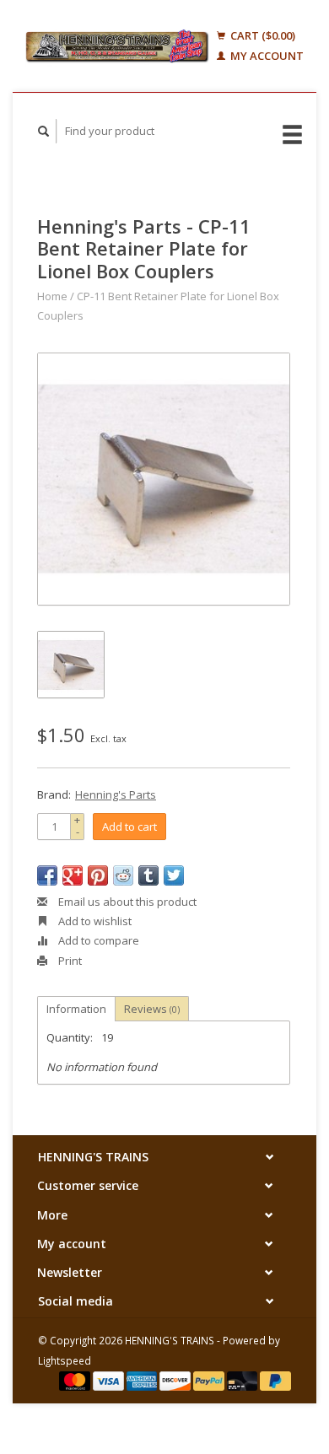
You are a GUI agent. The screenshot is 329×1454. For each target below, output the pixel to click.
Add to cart (129, 826)
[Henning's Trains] (117, 46)
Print (69, 960)
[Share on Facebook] (47, 875)
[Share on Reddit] (123, 875)
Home (52, 296)
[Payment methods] (76, 1379)
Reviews (152, 1008)
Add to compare (97, 940)
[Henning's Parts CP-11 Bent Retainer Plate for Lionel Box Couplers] (163, 479)
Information (76, 1008)
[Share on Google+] (72, 875)
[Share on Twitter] (174, 875)
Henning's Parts (115, 794)
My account (266, 55)
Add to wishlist (94, 921)
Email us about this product (126, 901)
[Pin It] (98, 875)
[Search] (44, 131)
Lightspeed (64, 1360)
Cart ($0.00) (261, 35)
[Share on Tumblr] (148, 875)
